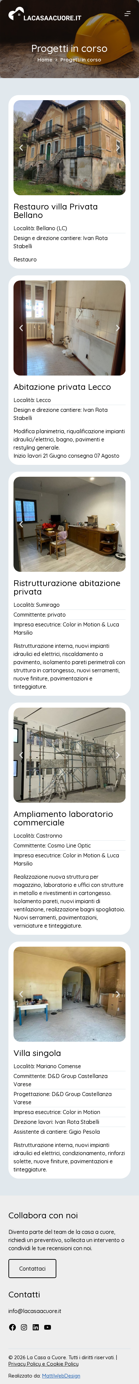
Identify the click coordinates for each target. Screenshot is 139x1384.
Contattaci (32, 1268)
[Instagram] (24, 1328)
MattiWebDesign (61, 1375)
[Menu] (127, 14)
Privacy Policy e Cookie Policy (43, 1364)
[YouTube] (48, 1328)
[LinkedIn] (36, 1328)
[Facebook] (12, 1328)
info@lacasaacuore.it (34, 1311)
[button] (21, 148)
